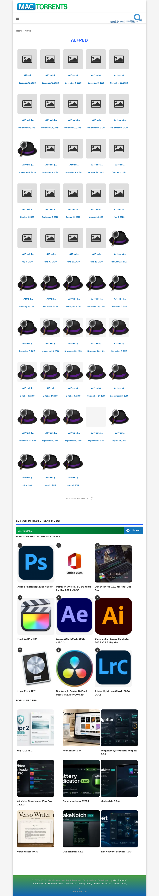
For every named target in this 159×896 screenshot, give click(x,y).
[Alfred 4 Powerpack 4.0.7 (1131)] (119, 283)
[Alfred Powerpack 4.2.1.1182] (73, 148)
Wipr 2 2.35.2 (25, 750)
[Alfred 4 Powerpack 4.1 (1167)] (119, 193)
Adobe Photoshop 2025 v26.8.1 (35, 586)
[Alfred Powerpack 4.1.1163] (73, 238)
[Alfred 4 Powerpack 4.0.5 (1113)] (119, 372)
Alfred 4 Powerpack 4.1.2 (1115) (27, 209)
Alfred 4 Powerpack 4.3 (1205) (50, 75)
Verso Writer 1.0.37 (27, 851)
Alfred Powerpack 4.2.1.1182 (73, 164)
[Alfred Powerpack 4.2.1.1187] (96, 104)
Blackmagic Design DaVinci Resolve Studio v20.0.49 (71, 693)
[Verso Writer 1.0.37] (35, 828)
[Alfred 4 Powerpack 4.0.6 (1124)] (119, 327)
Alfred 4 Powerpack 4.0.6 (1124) (119, 343)
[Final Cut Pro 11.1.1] (36, 616)
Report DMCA (39, 883)
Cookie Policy (120, 883)
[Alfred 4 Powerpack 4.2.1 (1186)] (27, 148)
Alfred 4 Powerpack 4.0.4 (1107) (96, 433)
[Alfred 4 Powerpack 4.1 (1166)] (27, 238)
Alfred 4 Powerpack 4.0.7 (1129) (50, 343)
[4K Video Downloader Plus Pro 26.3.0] (35, 778)
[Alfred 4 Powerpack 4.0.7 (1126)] (96, 327)
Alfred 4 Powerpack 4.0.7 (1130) (27, 343)
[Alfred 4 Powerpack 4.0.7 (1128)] (73, 327)
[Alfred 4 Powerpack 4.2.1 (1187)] (119, 104)
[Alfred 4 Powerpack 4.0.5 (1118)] (73, 372)
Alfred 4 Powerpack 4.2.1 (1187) (119, 120)
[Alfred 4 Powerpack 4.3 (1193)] (27, 104)
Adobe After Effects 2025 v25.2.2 (70, 641)
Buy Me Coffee (55, 883)
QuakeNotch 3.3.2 (73, 851)
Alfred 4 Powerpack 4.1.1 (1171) (73, 209)
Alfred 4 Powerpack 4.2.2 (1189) (73, 120)
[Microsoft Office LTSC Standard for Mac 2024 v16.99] (74, 563)
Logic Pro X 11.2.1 (26, 691)
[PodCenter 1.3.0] (81, 728)
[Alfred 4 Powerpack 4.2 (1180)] (96, 148)
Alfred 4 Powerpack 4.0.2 (50, 477)
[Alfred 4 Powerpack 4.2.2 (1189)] (73, 104)
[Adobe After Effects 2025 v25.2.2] (74, 616)
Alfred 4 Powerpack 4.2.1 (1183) (50, 164)
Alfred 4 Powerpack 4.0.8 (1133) (73, 298)
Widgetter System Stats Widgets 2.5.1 (119, 752)
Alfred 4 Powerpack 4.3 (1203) (73, 75)
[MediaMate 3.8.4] (119, 778)
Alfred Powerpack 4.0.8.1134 (50, 298)
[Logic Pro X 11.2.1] (36, 668)
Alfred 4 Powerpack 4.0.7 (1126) (96, 343)
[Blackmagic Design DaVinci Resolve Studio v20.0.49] (74, 668)
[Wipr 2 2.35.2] (35, 728)
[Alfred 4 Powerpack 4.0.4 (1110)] (50, 417)
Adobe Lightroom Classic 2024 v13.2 (112, 693)
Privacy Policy (85, 883)
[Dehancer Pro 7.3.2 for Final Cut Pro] (113, 563)
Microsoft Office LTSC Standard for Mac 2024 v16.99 (74, 588)
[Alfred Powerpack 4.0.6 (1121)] (50, 372)
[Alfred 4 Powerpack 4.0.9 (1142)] (119, 238)
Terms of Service (102, 883)
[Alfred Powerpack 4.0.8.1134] (50, 283)
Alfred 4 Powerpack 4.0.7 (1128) (73, 343)
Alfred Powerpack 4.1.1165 (50, 254)
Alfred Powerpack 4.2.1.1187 (96, 120)
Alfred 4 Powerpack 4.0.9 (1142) (119, 254)
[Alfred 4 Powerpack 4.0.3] (27, 461)
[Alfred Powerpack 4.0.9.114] (27, 283)
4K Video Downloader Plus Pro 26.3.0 (34, 803)
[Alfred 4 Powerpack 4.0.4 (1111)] (27, 417)
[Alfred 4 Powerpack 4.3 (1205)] (50, 59)
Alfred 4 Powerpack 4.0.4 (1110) (50, 433)
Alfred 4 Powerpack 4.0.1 (73, 477)
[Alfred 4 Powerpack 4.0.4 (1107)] (96, 417)
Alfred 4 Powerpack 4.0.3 (27, 477)
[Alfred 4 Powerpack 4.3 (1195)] (119, 59)
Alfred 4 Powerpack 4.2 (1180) (96, 164)
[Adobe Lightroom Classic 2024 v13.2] (113, 668)
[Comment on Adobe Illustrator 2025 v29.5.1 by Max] (113, 616)
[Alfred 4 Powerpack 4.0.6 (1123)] (27, 372)
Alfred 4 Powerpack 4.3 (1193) (27, 120)
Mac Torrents (119, 880)
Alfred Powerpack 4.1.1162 (96, 254)
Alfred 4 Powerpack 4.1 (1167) (119, 209)
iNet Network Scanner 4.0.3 (116, 851)
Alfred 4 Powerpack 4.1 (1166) (27, 254)
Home (19, 30)
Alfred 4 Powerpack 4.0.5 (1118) (73, 388)
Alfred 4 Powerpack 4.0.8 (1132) (96, 298)
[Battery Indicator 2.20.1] (81, 778)
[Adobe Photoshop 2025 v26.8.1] (36, 563)
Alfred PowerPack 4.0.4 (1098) (119, 433)
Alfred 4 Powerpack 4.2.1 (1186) (27, 164)
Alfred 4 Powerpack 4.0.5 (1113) (119, 388)
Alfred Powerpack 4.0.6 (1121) (50, 388)
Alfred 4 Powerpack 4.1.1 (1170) (96, 209)
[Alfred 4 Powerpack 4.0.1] (73, 461)
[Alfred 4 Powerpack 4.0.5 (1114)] (96, 372)
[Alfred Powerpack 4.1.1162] (96, 238)
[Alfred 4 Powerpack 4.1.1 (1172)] (50, 193)
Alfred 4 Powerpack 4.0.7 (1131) (119, 298)
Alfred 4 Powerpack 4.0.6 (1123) (27, 388)
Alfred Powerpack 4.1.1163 (73, 254)
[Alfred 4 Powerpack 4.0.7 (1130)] (27, 327)
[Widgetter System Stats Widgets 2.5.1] (119, 728)
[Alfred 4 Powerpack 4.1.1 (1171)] (73, 193)
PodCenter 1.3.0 (72, 750)
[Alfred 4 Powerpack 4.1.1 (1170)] (96, 193)
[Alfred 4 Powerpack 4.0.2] (50, 461)
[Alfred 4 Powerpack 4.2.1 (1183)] (50, 148)
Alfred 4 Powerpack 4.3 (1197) (96, 75)
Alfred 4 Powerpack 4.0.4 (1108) (73, 433)
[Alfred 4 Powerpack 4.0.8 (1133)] (73, 283)
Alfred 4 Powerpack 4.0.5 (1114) (96, 388)
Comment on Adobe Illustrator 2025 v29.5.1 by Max (112, 641)
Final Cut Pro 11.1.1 (27, 639)
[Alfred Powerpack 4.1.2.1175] (119, 148)
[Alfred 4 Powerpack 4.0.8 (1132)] (96, 283)
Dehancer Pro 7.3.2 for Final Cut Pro (113, 588)
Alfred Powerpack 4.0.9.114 (27, 298)
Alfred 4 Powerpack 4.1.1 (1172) (50, 209)
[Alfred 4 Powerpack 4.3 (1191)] (50, 104)
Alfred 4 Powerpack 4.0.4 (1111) (27, 433)
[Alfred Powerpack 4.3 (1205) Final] (27, 59)
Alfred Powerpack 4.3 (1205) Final (27, 75)
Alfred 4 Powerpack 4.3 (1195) (119, 75)
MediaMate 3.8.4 (110, 801)
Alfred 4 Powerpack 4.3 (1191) (50, 120)
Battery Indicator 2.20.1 (76, 801)
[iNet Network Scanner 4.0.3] (119, 828)
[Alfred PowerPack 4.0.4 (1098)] (119, 417)
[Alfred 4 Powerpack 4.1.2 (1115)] (27, 193)
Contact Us (70, 883)
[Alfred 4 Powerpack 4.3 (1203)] (73, 59)
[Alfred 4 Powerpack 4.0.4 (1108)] (73, 417)
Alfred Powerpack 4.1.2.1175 (119, 164)
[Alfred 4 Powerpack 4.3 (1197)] (96, 59)
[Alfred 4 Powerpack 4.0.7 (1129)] (50, 327)
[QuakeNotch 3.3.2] (81, 828)
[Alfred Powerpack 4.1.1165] (50, 238)
